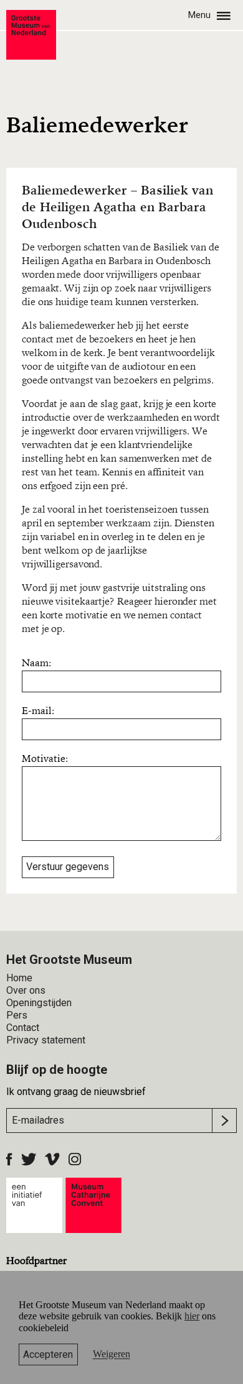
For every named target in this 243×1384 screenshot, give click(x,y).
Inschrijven (224, 1120)
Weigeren (111, 1354)
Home (19, 978)
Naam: (36, 664)
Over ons (25, 990)
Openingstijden (39, 1003)
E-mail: (38, 712)
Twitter (28, 1159)
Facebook (9, 1159)
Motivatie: (45, 759)
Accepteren (48, 1354)
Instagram (75, 1159)
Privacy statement (45, 1040)
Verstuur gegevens (67, 867)
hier (191, 1316)
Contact (22, 1027)
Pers (16, 1015)
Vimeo (52, 1159)
